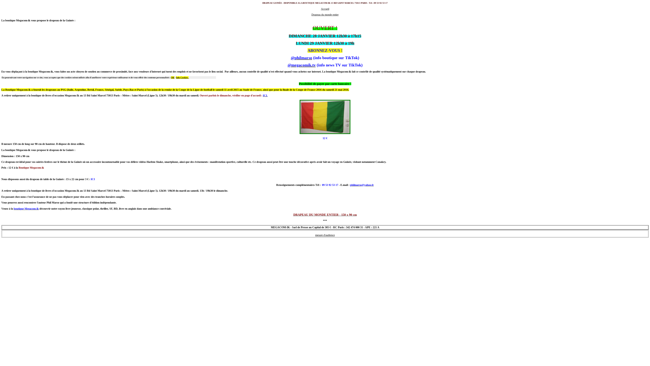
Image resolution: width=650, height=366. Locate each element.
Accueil (325, 8)
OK (172, 77)
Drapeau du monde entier (325, 14)
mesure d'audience (325, 235)
